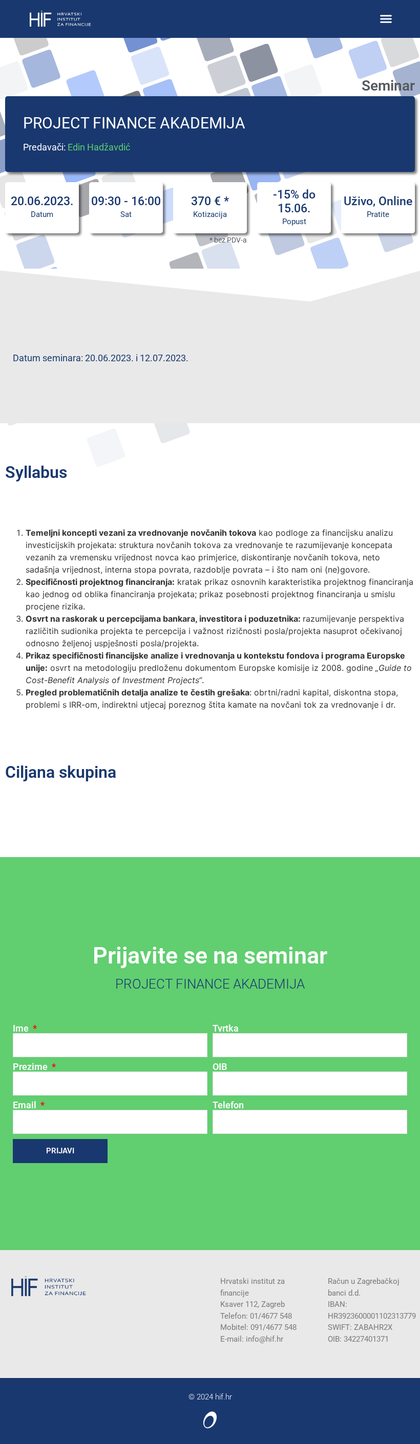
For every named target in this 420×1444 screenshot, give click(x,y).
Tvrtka (226, 1028)
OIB (220, 1066)
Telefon (228, 1105)
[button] (386, 19)
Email (25, 1105)
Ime (22, 1028)
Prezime (31, 1066)
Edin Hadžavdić (99, 147)
